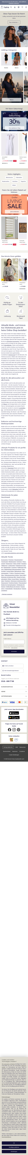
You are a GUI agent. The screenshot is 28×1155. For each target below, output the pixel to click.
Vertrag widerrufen (8, 747)
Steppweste (4, 583)
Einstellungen (14, 1151)
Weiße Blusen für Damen (13, 586)
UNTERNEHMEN (6, 696)
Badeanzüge (12, 561)
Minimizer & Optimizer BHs (8, 577)
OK (14, 1143)
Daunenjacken (18, 560)
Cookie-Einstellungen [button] (14, 755)
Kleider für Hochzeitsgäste (8, 585)
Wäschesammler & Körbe (12, 575)
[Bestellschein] (19, 7)
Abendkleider (8, 345)
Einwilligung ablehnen (14, 1147)
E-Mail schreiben (8, 666)
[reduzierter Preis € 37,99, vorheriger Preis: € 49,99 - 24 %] (9, 144)
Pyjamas (11, 560)
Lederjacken (11, 565)
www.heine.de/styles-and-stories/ (13, 553)
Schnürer (19, 561)
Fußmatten (19, 177)
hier (3, 1084)
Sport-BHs (23, 575)
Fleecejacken (22, 583)
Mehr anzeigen (14, 647)
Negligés (7, 581)
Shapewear (9, 563)
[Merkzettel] (22, 7)
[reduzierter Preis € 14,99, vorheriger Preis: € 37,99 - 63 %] (9, 227)
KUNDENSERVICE (7, 687)
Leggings (14, 567)
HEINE (3, 691)
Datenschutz (22, 747)
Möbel (14, 185)
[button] (2, 7)
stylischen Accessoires (13, 341)
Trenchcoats (4, 561)
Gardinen (15, 181)
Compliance (22, 751)
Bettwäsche (9, 177)
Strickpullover (17, 588)
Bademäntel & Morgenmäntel (13, 569)
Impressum (14, 751)
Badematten (5, 181)
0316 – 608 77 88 (7, 681)
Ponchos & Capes (19, 573)
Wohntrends (11, 355)
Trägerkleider (9, 588)
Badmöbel (11, 468)
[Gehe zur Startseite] (6, 7)
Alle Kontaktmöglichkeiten (11, 670)
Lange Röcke (10, 571)
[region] (14, 1106)
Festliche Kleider (13, 583)
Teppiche (23, 181)
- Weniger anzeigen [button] (6, 594)
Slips (2, 575)
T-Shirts (11, 573)
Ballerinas (4, 565)
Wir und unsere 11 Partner (8, 1064)
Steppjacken (7, 567)
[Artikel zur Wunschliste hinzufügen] (16, 135)
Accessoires (4, 560)
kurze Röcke (15, 579)
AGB (16, 747)
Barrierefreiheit (6, 751)
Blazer (5, 404)
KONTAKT (4, 661)
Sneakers (24, 563)
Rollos (9, 579)
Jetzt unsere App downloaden (14, 709)
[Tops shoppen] (14, 36)
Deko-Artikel (16, 563)
